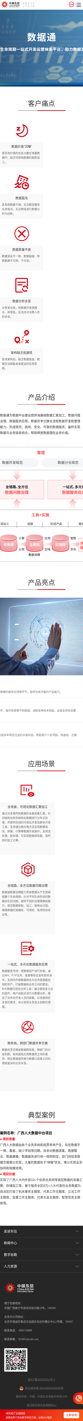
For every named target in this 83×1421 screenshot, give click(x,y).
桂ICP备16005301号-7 (41, 1379)
